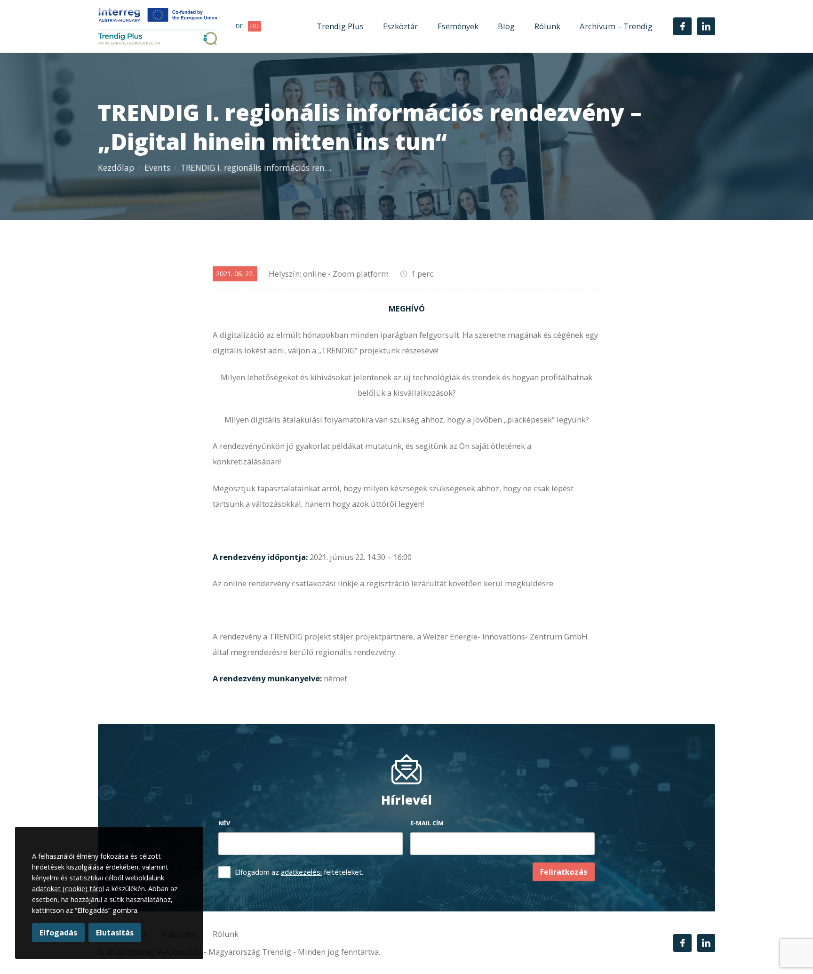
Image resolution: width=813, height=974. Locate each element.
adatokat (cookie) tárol (68, 888)
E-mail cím (427, 823)
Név (224, 823)
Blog (506, 26)
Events (157, 167)
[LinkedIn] (706, 26)
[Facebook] (682, 26)
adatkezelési (301, 872)
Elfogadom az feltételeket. (299, 872)
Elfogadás (58, 932)
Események (458, 26)
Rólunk (547, 26)
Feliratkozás (563, 872)
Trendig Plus (340, 26)
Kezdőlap (116, 167)
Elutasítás (115, 932)
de (239, 26)
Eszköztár (400, 26)
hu (254, 26)
